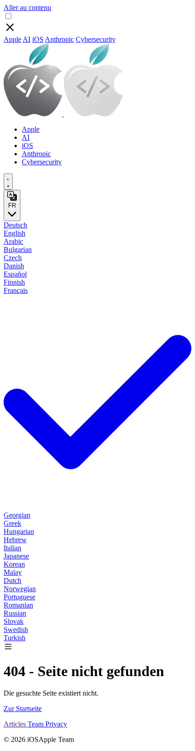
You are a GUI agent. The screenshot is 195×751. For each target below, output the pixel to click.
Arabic (13, 241)
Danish (14, 266)
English (14, 233)
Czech (13, 258)
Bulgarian (18, 249)
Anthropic (59, 39)
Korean (14, 564)
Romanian (18, 605)
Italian (12, 548)
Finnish (14, 282)
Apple (12, 39)
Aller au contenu (27, 7)
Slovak (14, 621)
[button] (8, 648)
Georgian (17, 515)
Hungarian (19, 531)
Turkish (14, 638)
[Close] (10, 31)
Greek (12, 523)
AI (26, 39)
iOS (38, 39)
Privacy (56, 724)
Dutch (12, 580)
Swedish (16, 629)
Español (15, 274)
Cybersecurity (96, 39)
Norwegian (20, 589)
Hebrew (15, 539)
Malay (13, 572)
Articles (16, 724)
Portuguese (19, 597)
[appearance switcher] (8, 181)
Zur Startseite (23, 708)
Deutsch (15, 225)
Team (36, 724)
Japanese (16, 556)
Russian (15, 613)
